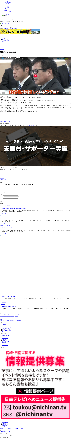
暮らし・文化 (5, 39)
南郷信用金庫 (3, 179)
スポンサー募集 (5, 325)
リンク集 (4, 423)
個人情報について (5, 424)
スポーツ (4, 42)
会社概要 (4, 426)
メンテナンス (5, 345)
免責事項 (4, 342)
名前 (1, 194)
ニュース (4, 35)
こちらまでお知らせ (32, 125)
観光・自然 (6, 40)
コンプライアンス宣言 (6, 336)
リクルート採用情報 (6, 329)
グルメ (3, 41)
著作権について (5, 425)
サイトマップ (5, 338)
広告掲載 (4, 324)
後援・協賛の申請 (5, 328)
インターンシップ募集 (6, 330)
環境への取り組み (5, 340)
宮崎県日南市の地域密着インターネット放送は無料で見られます (13, 428)
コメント (2, 192)
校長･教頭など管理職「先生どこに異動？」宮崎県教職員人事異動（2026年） (14, 208)
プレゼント (4, 331)
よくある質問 (5, 422)
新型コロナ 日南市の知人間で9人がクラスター (9, 306)
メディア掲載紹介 (5, 343)
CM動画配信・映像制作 (7, 327)
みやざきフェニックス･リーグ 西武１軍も (9, 296)
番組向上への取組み (6, 341)
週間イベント (7, 38)
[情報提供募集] (35, 384)
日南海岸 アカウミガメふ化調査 (7, 227)
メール (2, 196)
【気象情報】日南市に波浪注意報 (10, 28)
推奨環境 (4, 339)
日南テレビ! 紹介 (5, 335)
